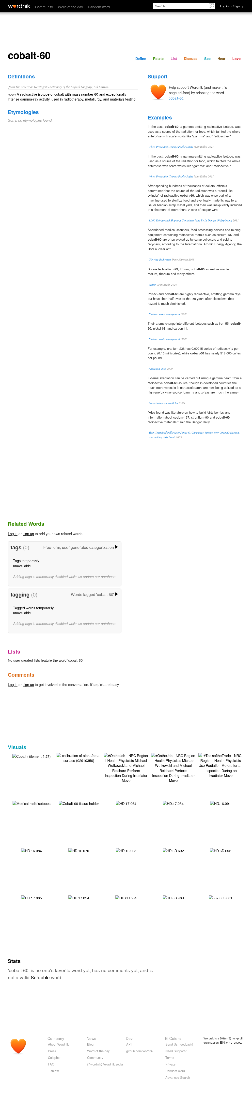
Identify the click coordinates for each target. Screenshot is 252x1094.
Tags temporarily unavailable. (26, 563)
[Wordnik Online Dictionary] (19, 6)
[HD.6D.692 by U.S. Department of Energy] (173, 850)
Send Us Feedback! (179, 1044)
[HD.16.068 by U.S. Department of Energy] (126, 850)
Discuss (190, 58)
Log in (12, 533)
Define (140, 58)
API (129, 1044)
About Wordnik (58, 1044)
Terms (169, 1057)
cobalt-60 (176, 98)
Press (52, 1051)
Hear (221, 58)
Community (44, 6)
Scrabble (40, 977)
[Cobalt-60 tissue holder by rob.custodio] (79, 802)
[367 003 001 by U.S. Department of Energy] (220, 897)
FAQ (51, 1064)
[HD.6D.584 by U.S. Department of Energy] (126, 897)
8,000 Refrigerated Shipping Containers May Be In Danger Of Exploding (190, 220)
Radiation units (157, 368)
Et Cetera (173, 1038)
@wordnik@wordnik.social (105, 1064)
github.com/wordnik (139, 1051)
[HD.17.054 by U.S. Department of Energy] (173, 802)
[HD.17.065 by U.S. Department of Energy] (31, 897)
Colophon (54, 1057)
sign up (28, 533)
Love (236, 58)
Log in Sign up (232, 6)
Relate (158, 58)
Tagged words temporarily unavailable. (33, 610)
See (207, 58)
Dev (129, 1038)
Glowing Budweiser (160, 259)
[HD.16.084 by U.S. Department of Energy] (31, 850)
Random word (99, 6)
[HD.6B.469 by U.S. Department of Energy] (173, 897)
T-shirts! (53, 1070)
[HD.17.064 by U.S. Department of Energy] (126, 802)
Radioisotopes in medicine (163, 403)
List (174, 58)
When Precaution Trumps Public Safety (171, 146)
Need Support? (176, 1051)
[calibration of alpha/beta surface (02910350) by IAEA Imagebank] (79, 757)
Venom (152, 284)
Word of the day (70, 6)
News (91, 1038)
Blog (90, 1044)
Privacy (170, 1064)
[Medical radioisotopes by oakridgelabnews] (31, 802)
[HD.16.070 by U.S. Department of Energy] (78, 850)
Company (55, 1038)
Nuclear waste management (164, 314)
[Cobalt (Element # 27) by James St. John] (31, 755)
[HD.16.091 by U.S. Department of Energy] (220, 802)
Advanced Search (177, 1077)
